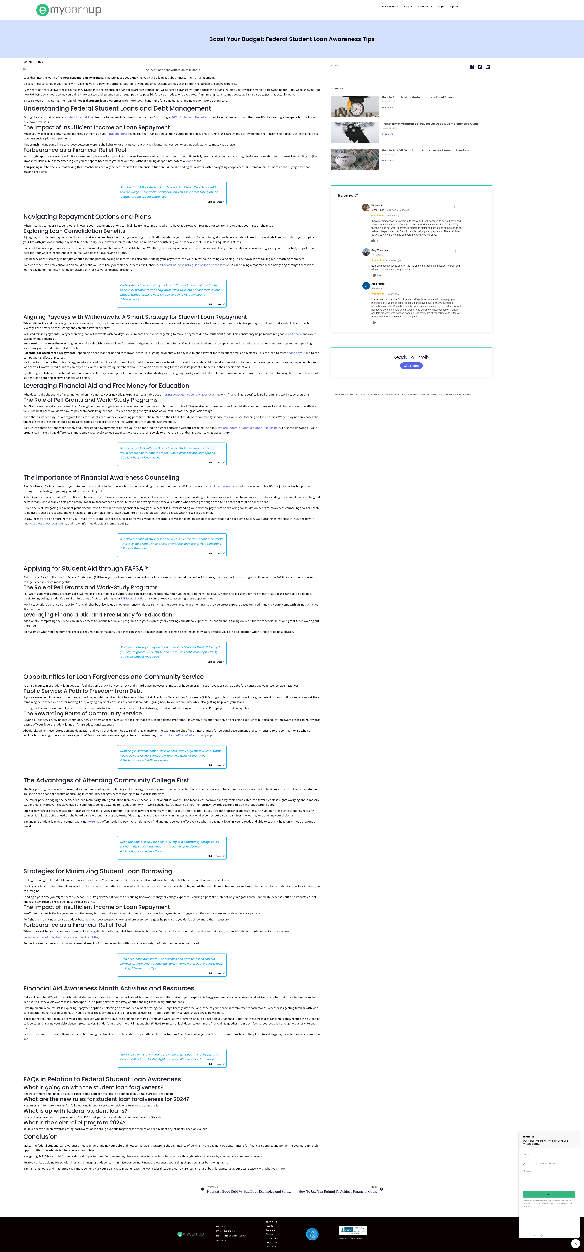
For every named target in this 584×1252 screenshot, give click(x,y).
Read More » (388, 107)
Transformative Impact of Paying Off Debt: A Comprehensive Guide (430, 124)
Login (441, 6)
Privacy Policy (272, 1238)
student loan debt (77, 117)
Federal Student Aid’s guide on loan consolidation (195, 265)
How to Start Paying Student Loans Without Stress (418, 97)
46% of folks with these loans (191, 117)
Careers (269, 1234)
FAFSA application (133, 598)
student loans (117, 134)
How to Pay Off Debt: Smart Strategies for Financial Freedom (425, 150)
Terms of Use (271, 1242)
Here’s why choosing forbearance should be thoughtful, (61, 937)
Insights (408, 6)
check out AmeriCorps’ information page (184, 735)
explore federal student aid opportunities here (249, 428)
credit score (293, 334)
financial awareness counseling (224, 486)
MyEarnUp (94, 821)
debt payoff (296, 353)
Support (454, 6)
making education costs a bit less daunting (191, 394)
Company (423, 6)
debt (189, 161)
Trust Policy (271, 1246)
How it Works (388, 6)
